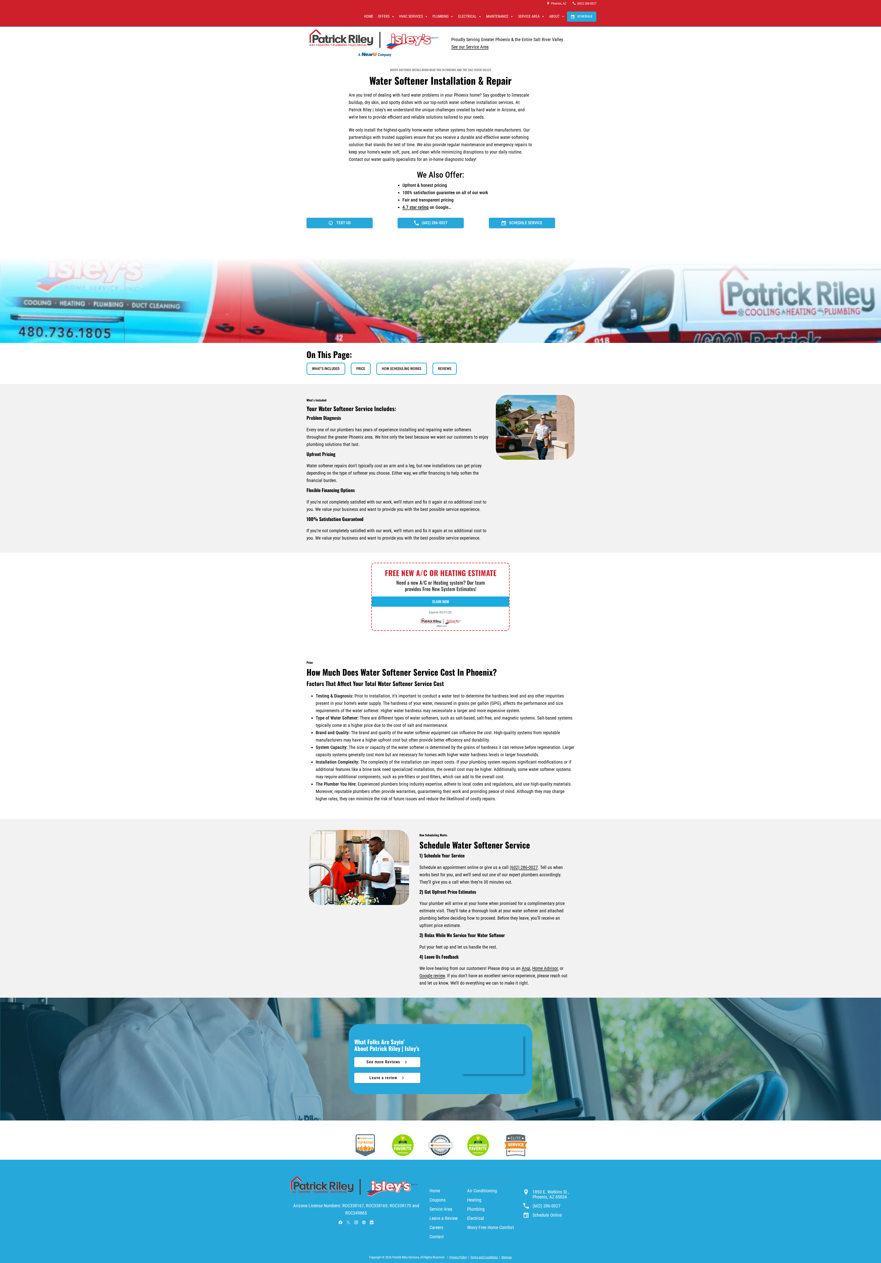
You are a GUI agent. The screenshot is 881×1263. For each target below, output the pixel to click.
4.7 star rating (415, 207)
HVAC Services (411, 16)
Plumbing (440, 16)
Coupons (437, 1200)
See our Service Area (470, 47)
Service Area (529, 16)
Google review (432, 975)
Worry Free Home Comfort (490, 1227)
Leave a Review (443, 1218)
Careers (436, 1227)
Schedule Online (547, 1215)
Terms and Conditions (484, 1257)
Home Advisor (545, 968)
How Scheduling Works (401, 369)
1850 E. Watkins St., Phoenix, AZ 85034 (551, 1194)
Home (368, 16)
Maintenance (497, 16)
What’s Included (326, 369)
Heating (474, 1200)
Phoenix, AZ (558, 3)
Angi (526, 968)
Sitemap (506, 1257)
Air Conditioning (482, 1190)
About (554, 16)
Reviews (444, 369)
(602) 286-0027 (587, 3)
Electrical (467, 16)
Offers (384, 16)
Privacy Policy (458, 1257)
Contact (436, 1236)
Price (360, 369)
